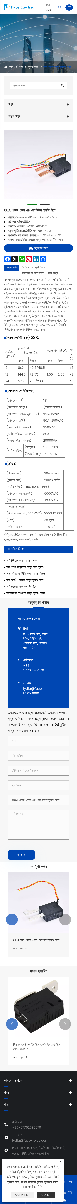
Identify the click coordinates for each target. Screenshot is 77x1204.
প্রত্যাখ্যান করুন (22, 1195)
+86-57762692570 (33, 668)
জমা (21, 855)
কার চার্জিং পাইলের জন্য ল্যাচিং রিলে (24, 580)
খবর (6, 1104)
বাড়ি (11, 67)
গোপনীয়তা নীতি (64, 1192)
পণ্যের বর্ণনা (12, 267)
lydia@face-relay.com (33, 691)
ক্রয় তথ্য (53, 273)
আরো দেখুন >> (20, 948)
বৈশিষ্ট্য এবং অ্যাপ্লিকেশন (35, 267)
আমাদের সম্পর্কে (13, 1080)
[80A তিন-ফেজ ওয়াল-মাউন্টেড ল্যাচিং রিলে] (38, 902)
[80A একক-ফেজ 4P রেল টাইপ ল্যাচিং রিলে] (38, 164)
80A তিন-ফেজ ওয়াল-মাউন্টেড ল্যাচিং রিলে (36, 940)
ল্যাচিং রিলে (33, 67)
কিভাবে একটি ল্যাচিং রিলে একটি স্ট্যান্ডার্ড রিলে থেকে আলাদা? (36, 1047)
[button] (12, 919)
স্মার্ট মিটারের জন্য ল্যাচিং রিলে (57, 67)
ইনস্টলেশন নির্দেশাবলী (33, 273)
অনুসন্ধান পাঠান (41, 248)
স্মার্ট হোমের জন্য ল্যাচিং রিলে (21, 586)
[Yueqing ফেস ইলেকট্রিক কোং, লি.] (24, 7)
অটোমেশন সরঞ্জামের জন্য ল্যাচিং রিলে (25, 593)
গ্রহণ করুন (46, 1195)
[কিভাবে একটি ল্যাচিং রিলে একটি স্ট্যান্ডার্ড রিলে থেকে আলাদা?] (38, 1007)
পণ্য (21, 67)
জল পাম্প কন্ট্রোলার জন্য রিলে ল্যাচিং (25, 567)
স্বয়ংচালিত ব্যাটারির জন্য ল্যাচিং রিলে (25, 573)
